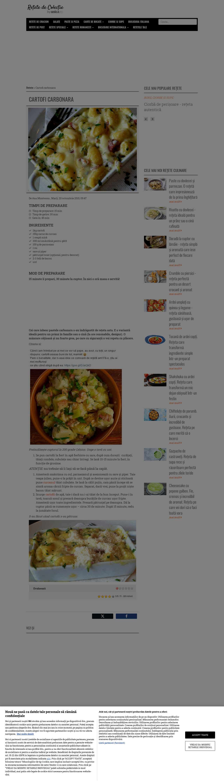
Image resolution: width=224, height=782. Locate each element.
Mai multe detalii (25, 734)
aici (49, 758)
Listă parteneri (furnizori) (112, 742)
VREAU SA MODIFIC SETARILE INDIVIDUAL (200, 746)
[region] (112, 744)
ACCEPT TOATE (200, 735)
